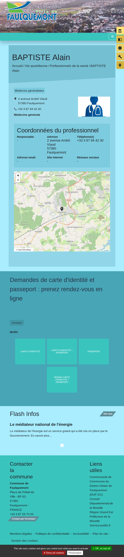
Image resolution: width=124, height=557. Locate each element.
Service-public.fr (100, 525)
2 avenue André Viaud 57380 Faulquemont (32, 101)
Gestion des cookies (24, 540)
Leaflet (106, 250)
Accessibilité (81, 533)
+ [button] (18, 175)
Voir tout (107, 413)
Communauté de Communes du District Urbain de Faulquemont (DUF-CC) (101, 485)
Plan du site (100, 533)
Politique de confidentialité (52, 533)
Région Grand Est (101, 512)
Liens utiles (96, 467)
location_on (60, 207)
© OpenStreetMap (23, 250)
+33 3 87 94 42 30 (29, 109)
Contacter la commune (21, 470)
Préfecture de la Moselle (100, 519)
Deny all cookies (55, 553)
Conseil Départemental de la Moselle (101, 503)
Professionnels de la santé (69, 66)
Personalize (75, 553)
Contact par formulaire (24, 518)
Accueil (17, 66)
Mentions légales (21, 533)
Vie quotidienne (36, 66)
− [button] (18, 180)
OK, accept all (102, 548)
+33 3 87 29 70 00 (22, 514)
